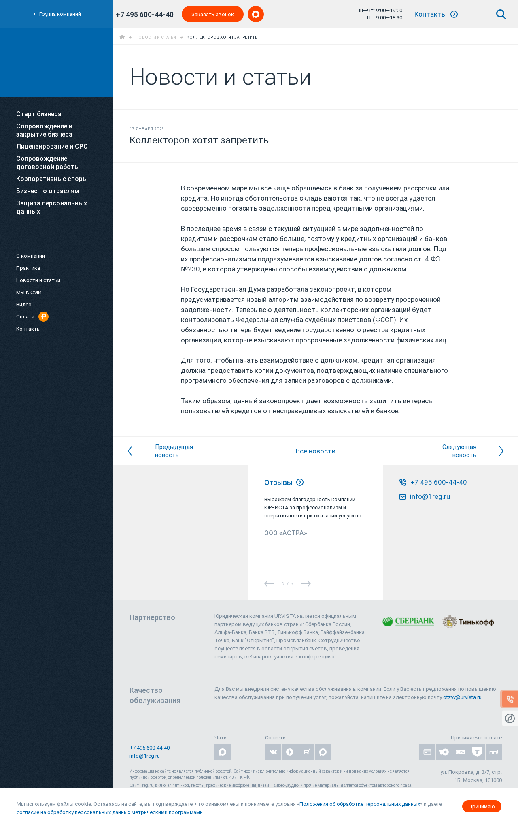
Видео (24, 304)
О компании (30, 256)
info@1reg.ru (145, 756)
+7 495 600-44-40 (145, 14)
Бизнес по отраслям (47, 191)
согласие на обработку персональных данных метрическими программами (110, 812)
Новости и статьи (38, 280)
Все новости (315, 451)
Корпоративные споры (52, 179)
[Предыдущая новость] (130, 451)
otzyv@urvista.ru (462, 697)
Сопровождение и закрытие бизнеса (44, 130)
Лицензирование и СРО (52, 146)
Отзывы (279, 482)
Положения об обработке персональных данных (359, 804)
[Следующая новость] (501, 451)
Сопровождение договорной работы (48, 163)
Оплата (25, 317)
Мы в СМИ (29, 292)
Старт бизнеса (39, 114)
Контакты (431, 14)
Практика (28, 268)
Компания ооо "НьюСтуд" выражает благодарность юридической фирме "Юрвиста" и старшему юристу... (309, 507)
